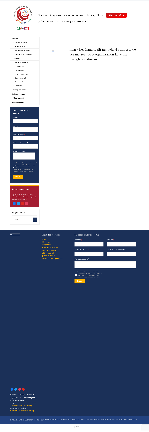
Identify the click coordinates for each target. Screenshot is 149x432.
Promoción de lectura (21, 62)
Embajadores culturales (22, 50)
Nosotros (42, 15)
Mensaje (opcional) (19, 151)
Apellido (16, 126)
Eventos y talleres (95, 15)
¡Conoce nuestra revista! (22, 74)
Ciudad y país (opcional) (20, 143)
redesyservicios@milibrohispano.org (22, 411)
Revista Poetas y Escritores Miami (72, 21)
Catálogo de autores (73, 15)
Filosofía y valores (21, 43)
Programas (55, 15)
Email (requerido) (19, 135)
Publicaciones (19, 70)
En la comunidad (20, 78)
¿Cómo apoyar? (45, 21)
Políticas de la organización (23, 54)
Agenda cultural (20, 82)
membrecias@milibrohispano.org (21, 405)
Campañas (18, 86)
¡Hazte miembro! (116, 15)
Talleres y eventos (18, 94)
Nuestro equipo (20, 46)
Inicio (44, 239)
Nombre (16, 118)
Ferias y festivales (20, 66)
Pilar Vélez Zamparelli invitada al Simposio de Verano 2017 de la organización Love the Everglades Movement (102, 54)
